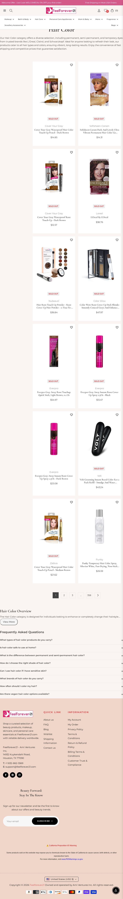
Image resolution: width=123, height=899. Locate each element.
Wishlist (48, 734)
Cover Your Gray (54, 126)
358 (89, 595)
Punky (99, 559)
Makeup (8, 19)
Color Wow (99, 301)
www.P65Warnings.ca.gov (72, 859)
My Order (73, 724)
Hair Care (39, 19)
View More (9, 621)
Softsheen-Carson (99, 126)
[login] (99, 10)
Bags (113, 25)
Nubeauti (54, 301)
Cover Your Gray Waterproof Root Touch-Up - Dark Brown (53, 219)
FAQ (46, 724)
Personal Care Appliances (61, 19)
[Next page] (98, 595)
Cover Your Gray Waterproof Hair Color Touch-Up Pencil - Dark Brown (53, 131)
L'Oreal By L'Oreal (99, 217)
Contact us (50, 747)
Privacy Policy (75, 729)
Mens (97, 19)
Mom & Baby (83, 19)
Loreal (99, 213)
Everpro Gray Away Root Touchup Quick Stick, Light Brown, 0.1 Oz (53, 394)
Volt (99, 475)
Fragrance (111, 19)
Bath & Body (23, 19)
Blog (46, 729)
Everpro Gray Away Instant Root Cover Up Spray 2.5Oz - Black (99, 394)
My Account (74, 719)
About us (49, 719)
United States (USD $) (62, 879)
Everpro (54, 388)
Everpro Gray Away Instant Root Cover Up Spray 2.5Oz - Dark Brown (54, 477)
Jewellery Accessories (13, 25)
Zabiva (54, 563)
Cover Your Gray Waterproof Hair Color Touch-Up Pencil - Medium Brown (53, 568)
